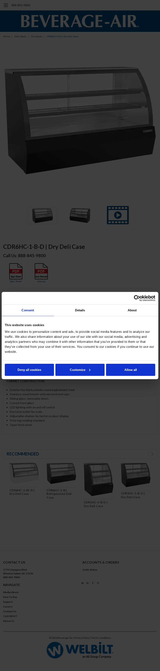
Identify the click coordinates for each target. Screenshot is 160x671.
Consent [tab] (27, 310)
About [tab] (132, 310)
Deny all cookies (29, 369)
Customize (77, 369)
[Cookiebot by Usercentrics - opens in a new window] (137, 298)
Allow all (130, 369)
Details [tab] (80, 310)
